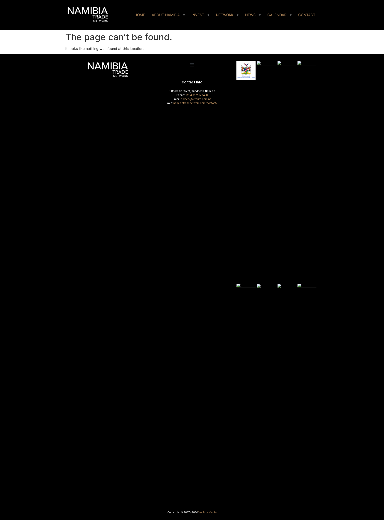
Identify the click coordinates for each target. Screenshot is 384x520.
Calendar (276, 15)
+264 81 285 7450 (197, 95)
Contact (306, 15)
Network (224, 15)
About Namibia (166, 15)
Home (139, 15)
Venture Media (207, 512)
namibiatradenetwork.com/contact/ (195, 103)
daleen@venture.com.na (196, 99)
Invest (198, 15)
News (250, 15)
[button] (192, 64)
